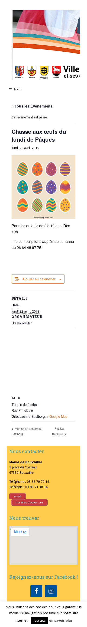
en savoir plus (61, 620)
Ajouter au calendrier (38, 279)
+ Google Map (57, 416)
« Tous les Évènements (32, 106)
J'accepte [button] (39, 620)
